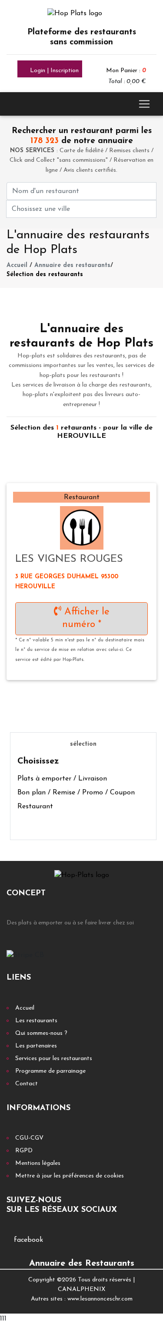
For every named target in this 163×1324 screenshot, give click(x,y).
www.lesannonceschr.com (100, 1299)
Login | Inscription (53, 70)
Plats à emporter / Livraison (62, 778)
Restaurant (35, 806)
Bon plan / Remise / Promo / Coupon (76, 792)
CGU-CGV (29, 1138)
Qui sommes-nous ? (41, 1033)
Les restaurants (36, 1020)
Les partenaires (36, 1046)
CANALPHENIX (81, 1289)
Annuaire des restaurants (72, 265)
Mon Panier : (126, 70)
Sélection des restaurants (45, 274)
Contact (26, 1084)
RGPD (24, 1150)
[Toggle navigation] (144, 104)
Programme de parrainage (50, 1071)
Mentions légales (37, 1163)
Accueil (17, 265)
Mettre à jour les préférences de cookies (69, 1176)
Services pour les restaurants (53, 1058)
